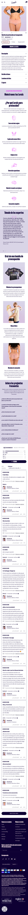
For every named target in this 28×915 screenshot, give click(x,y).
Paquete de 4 (6, 42)
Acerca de (4, 829)
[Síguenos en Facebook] (8, 859)
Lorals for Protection (11, 561)
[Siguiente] (25, 32)
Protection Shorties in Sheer (13, 804)
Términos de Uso (19, 835)
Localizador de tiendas (20, 829)
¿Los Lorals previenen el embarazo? (10, 430)
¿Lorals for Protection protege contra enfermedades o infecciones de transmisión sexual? (12, 406)
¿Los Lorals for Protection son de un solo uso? (12, 420)
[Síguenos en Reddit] (14, 859)
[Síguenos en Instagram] (5, 859)
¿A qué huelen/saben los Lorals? (9, 416)
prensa (3, 834)
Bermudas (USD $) (6, 864)
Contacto (17, 826)
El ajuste (4, 83)
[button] (9, 37)
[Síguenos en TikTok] (3, 859)
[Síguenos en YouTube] (11, 859)
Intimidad (17, 840)
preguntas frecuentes (20, 824)
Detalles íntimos (6, 74)
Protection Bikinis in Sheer (13, 488)
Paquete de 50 (21, 42)
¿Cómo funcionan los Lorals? (8, 412)
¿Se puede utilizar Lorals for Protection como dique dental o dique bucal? (12, 425)
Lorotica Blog (5, 831)
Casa (3, 824)
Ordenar (10, 466)
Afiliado (3, 839)
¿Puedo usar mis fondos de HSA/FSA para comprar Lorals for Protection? (11, 438)
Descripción (5, 53)
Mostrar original (19, 481)
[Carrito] (25, 2)
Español (14, 864)
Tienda (3, 826)
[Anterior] (2, 32)
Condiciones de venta (20, 838)
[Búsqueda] (4, 2)
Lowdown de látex (6, 78)
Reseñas (3, 836)
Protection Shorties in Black (13, 754)
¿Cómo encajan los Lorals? (8, 434)
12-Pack (13, 42)
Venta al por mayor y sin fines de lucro (20, 832)
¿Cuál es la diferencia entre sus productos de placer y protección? (12, 399)
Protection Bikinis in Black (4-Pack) (15, 540)
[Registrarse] (20, 850)
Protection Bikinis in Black (13, 628)
